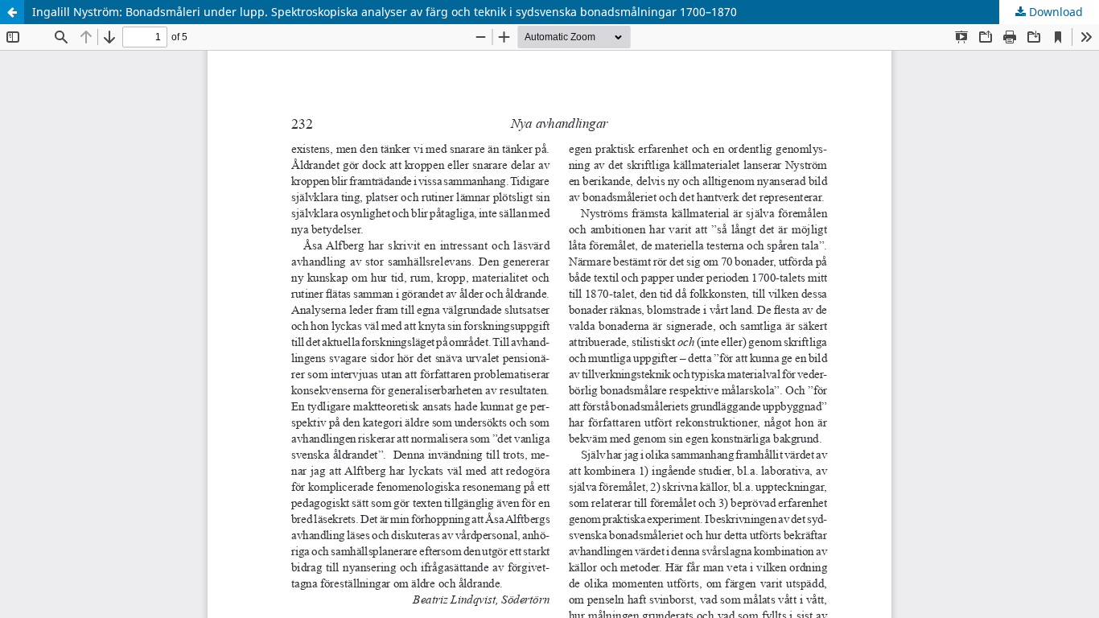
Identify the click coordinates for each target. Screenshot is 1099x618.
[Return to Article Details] (12, 12)
